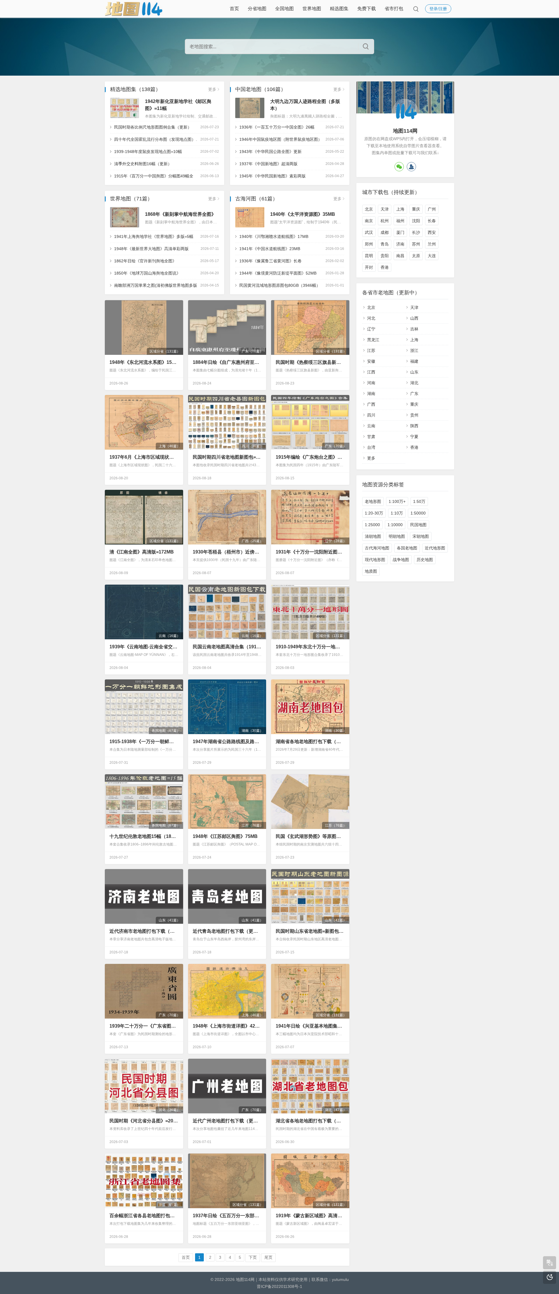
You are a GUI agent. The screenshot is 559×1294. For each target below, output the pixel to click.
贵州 (414, 415)
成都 (385, 232)
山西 (414, 318)
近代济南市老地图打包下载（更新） (143, 931)
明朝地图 (397, 536)
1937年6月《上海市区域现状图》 (143, 457)
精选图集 (339, 8)
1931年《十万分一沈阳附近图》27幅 (310, 551)
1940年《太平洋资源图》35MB (302, 214)
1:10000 (395, 524)
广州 (432, 209)
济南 (400, 244)
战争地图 (401, 559)
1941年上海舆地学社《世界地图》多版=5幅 (153, 236)
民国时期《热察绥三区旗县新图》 (310, 362)
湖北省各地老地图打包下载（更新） (310, 1120)
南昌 (400, 255)
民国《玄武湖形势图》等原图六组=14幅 (310, 836)
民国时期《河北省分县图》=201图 (143, 1120)
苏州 (416, 244)
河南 (371, 382)
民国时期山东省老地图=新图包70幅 (310, 931)
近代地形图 (435, 548)
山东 (414, 372)
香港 (385, 267)
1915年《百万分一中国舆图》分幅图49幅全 (153, 176)
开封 (369, 267)
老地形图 (373, 501)
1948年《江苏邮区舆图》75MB (225, 836)
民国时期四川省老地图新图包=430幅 (227, 457)
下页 (253, 1257)
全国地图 (284, 8)
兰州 (432, 244)
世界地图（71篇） (131, 199)
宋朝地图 (421, 536)
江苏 (371, 350)
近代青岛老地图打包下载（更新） (227, 931)
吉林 (414, 329)
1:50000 (418, 513)
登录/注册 (438, 8)
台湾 (371, 447)
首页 (234, 8)
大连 (432, 255)
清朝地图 (373, 536)
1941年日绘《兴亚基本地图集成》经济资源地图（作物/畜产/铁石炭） (310, 1026)
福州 (400, 220)
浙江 (414, 350)
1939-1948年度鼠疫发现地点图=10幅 (148, 151)
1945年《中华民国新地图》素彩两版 (272, 176)
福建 (414, 361)
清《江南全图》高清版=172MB (141, 551)
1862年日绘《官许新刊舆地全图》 (145, 261)
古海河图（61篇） (256, 199)
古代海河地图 (377, 548)
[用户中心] (411, 166)
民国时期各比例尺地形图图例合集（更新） (153, 127)
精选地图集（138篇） (135, 89)
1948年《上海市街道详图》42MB (227, 1026)
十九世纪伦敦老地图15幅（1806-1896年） (143, 836)
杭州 (385, 220)
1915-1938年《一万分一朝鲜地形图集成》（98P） (143, 741)
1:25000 (372, 524)
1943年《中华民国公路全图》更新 (270, 151)
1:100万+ (397, 501)
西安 (432, 232)
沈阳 (416, 220)
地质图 (371, 571)
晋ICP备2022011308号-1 (279, 1286)
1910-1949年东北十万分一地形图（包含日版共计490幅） (310, 646)
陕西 (414, 425)
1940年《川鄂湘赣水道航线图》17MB (273, 236)
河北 (371, 318)
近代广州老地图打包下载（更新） (227, 1120)
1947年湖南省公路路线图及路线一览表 (227, 741)
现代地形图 (375, 559)
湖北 (414, 382)
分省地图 (257, 8)
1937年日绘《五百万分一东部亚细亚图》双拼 (227, 1215)
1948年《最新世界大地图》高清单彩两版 (151, 248)
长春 (432, 220)
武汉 (369, 232)
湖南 (371, 393)
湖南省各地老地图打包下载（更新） (310, 741)
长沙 (416, 232)
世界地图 (312, 8)
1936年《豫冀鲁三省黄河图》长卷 (270, 261)
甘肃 (371, 436)
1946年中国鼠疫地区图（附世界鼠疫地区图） (280, 139)
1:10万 (397, 513)
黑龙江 (373, 339)
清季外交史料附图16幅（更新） (143, 163)
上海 (400, 209)
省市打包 (394, 8)
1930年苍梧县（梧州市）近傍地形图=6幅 (227, 551)
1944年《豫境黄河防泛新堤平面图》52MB (277, 273)
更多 (212, 89)
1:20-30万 (374, 513)
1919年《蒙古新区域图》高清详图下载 (310, 1215)
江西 (371, 372)
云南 (371, 425)
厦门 (400, 232)
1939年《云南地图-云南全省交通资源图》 (143, 646)
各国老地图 (407, 548)
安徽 (371, 361)
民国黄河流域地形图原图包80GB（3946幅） (279, 285)
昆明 (369, 255)
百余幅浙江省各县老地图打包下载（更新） (143, 1215)
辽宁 (371, 329)
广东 (414, 393)
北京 (369, 209)
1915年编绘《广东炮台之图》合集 (310, 457)
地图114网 (245, 1279)
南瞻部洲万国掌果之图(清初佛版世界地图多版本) (158, 285)
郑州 (369, 244)
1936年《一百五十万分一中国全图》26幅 (276, 127)
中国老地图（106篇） (260, 89)
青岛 (385, 244)
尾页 (268, 1257)
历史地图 (425, 559)
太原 (416, 255)
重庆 (416, 209)
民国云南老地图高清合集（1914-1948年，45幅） (227, 646)
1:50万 (419, 501)
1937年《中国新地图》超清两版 (268, 163)
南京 (369, 220)
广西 (371, 404)
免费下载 (366, 8)
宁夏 (414, 436)
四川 (371, 415)
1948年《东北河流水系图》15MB (143, 362)
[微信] (399, 166)
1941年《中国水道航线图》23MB (269, 248)
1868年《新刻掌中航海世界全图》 (180, 214)
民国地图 (418, 524)
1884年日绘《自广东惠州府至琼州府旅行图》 (227, 362)
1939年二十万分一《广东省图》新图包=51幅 (143, 1026)
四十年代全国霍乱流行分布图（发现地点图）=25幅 (160, 139)
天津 (385, 209)
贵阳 (385, 255)
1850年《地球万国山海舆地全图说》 (147, 273)
